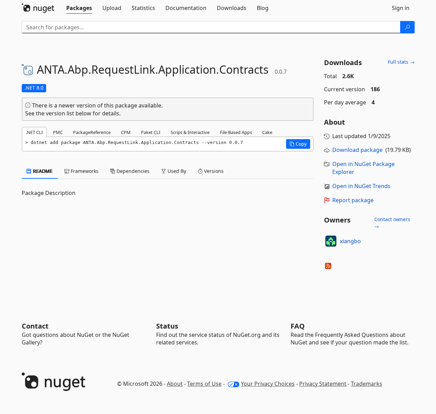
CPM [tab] (126, 132)
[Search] (407, 27)
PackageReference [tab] (92, 132)
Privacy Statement (322, 383)
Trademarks (366, 383)
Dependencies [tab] (132, 171)
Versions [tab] (213, 171)
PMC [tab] (58, 132)
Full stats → (401, 62)
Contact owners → (392, 222)
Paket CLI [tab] (150, 132)
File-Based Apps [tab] (236, 132)
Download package (357, 150)
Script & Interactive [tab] (190, 132)
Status (167, 326)
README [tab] (42, 171)
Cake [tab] (267, 132)
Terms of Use (204, 383)
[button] (298, 144)
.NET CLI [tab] (34, 132)
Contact (35, 326)
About (175, 383)
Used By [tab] (176, 171)
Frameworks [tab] (84, 171)
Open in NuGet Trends (361, 186)
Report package (353, 200)
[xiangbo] (331, 241)
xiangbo (350, 241)
